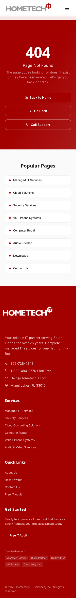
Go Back (40, 111)
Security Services (16, 418)
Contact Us (12, 487)
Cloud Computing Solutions (23, 425)
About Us (11, 472)
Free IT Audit (13, 494)
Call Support (40, 125)
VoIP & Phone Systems (20, 440)
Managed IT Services (19, 410)
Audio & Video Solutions (20, 447)
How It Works (13, 479)
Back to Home (40, 97)
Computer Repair (16, 432)
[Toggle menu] (67, 10)
